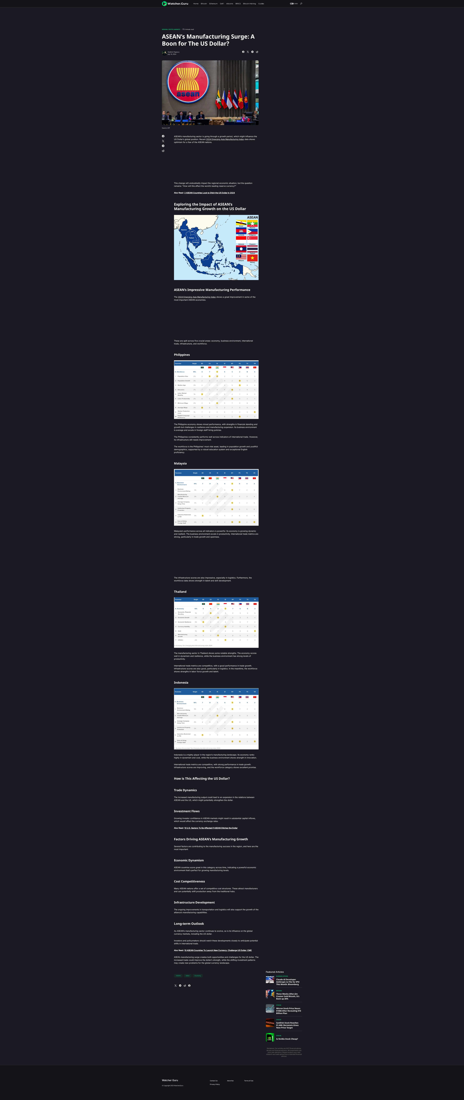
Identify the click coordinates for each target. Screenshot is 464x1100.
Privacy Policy (215, 1084)
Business (279, 976)
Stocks (285, 976)
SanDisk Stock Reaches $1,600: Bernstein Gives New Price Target (287, 1025)
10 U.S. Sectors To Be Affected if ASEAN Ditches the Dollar (211, 828)
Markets (177, 29)
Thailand (180, 592)
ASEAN (178, 976)
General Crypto (168, 29)
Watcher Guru (170, 1080)
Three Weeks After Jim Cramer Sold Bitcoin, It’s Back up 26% (287, 996)
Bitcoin (279, 991)
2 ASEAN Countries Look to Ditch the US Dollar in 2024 (209, 193)
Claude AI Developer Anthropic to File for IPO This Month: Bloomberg (287, 982)
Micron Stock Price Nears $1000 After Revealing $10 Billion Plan (288, 1010)
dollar (188, 976)
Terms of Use (248, 1081)
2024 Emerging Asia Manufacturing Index (225, 139)
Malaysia (180, 463)
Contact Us (214, 1081)
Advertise (230, 1081)
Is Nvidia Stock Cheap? (287, 1039)
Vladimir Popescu (173, 52)
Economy (198, 976)
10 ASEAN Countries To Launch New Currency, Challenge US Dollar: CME (218, 950)
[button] (293, 4)
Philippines (182, 355)
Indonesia (181, 682)
